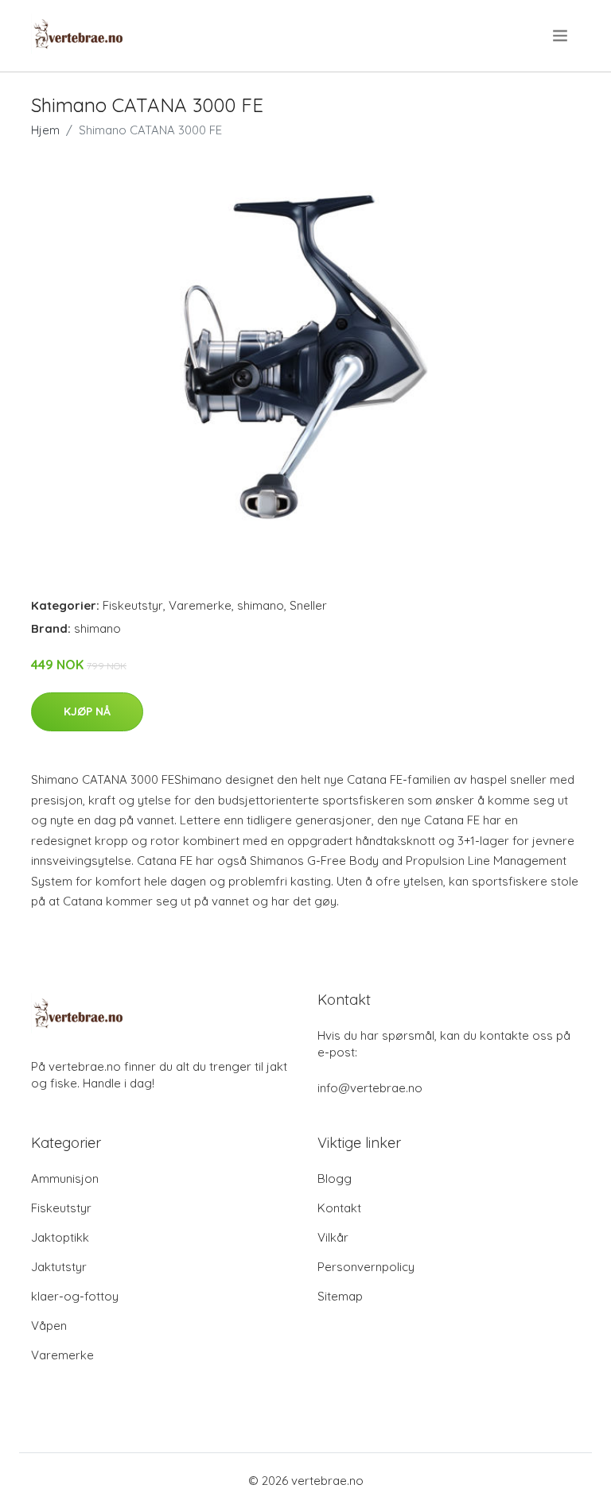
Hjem (45, 130)
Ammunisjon (65, 1178)
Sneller (308, 605)
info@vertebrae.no (369, 1087)
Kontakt (339, 1207)
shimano (260, 605)
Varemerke (200, 605)
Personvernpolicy (365, 1266)
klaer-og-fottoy (75, 1296)
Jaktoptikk (60, 1237)
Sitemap (340, 1296)
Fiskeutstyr (133, 605)
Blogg (334, 1178)
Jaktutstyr (59, 1266)
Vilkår (332, 1237)
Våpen (49, 1325)
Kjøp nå (87, 711)
